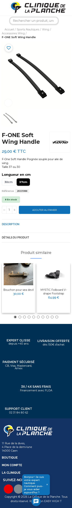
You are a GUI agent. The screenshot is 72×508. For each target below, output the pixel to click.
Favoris (9, 48)
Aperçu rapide (23, 277)
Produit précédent (58, 33)
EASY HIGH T (52, 501)
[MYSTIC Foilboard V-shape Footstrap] (53, 274)
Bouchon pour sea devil (18, 289)
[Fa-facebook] (18, 489)
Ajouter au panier (44, 209)
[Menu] (2, 8)
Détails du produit (15, 237)
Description (10, 224)
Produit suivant (67, 33)
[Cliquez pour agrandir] (8, 103)
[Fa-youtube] (8, 489)
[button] (15, 317)
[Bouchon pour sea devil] (18, 274)
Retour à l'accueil (63, 33)
